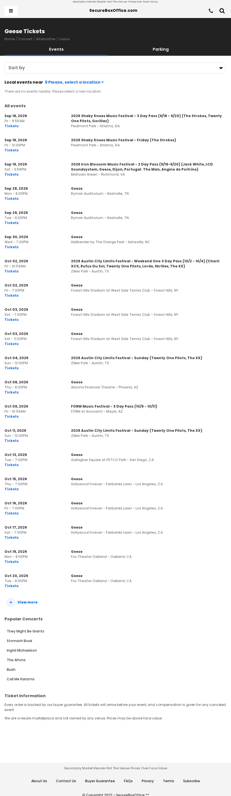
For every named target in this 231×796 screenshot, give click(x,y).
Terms (168, 781)
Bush (11, 669)
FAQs (128, 781)
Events (56, 49)
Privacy (148, 781)
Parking (161, 49)
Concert (25, 39)
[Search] (222, 11)
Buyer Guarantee (100, 781)
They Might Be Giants (25, 631)
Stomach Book (19, 640)
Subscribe (191, 781)
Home (10, 39)
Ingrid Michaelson (22, 650)
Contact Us (66, 781)
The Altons (16, 660)
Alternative (45, 39)
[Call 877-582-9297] (211, 11)
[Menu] (11, 11)
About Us (39, 781)
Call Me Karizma (20, 679)
